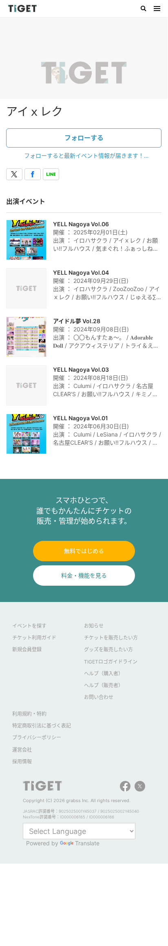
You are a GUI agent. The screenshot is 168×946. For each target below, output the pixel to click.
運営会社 (22, 750)
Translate (87, 843)
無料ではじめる (84, 550)
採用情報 (22, 762)
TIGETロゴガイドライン (110, 662)
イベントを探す (29, 626)
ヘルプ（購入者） (103, 673)
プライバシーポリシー (36, 737)
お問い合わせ (98, 697)
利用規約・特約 (29, 714)
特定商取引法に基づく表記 (41, 726)
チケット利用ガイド (34, 638)
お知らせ (94, 626)
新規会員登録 (27, 649)
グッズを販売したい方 (108, 649)
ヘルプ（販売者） (103, 685)
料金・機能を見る (84, 575)
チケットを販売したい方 (111, 638)
